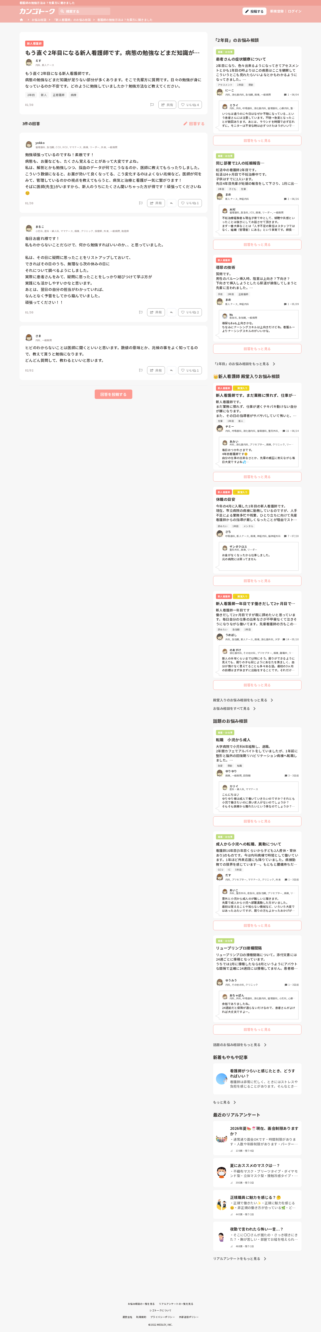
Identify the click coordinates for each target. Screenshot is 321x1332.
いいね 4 (192, 104)
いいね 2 (192, 312)
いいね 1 (192, 203)
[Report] (152, 104)
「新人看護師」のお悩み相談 (72, 20)
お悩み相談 (39, 20)
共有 (170, 104)
